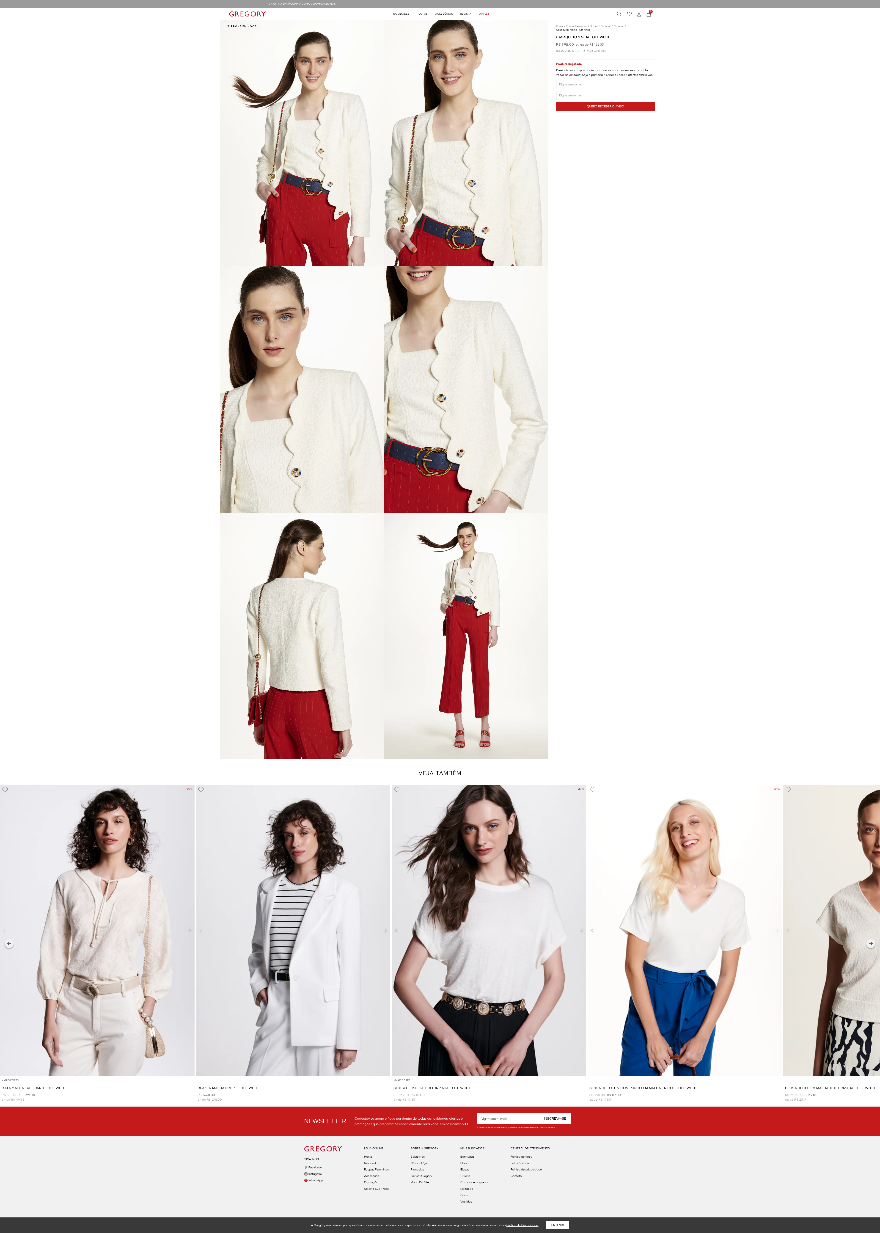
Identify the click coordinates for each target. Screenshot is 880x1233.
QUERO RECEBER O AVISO (605, 106)
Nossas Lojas (419, 1163)
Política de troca (521, 1156)
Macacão (466, 1188)
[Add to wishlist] (5, 790)
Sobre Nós (418, 1156)
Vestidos (466, 1201)
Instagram (315, 1174)
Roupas (422, 14)
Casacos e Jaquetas (474, 1182)
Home (368, 1156)
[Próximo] (870, 943)
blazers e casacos (601, 26)
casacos (620, 26)
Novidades (401, 14)
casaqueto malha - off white (573, 30)
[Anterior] (9, 943)
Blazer (464, 1163)
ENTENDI (557, 1225)
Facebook (315, 1167)
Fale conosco (520, 1163)
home (560, 26)
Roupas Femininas (376, 1169)
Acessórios (444, 14)
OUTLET (484, 14)
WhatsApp (315, 1180)
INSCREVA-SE (555, 1119)
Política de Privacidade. (522, 1225)
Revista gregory (421, 1176)
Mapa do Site (420, 1182)
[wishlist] (629, 14)
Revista (465, 14)
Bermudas (467, 1156)
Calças (465, 1176)
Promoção (371, 1182)
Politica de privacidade (526, 1169)
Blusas (464, 1169)
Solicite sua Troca (376, 1188)
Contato (516, 1176)
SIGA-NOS (311, 1159)
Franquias (417, 1169)
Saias (464, 1195)
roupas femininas (577, 26)
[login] (639, 14)
